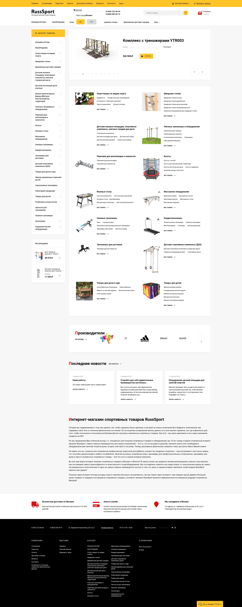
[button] (74, 74)
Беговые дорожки (193, 226)
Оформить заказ (65, 552)
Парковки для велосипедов (107, 160)
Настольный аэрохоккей (123, 196)
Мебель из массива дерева (106, 290)
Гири (98, 222)
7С (126, 338)
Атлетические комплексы (173, 137)
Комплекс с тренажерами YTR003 (153, 40)
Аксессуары (115, 591)
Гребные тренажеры (193, 222)
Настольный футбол (104, 196)
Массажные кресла (171, 199)
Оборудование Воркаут (172, 141)
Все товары (101, 109)
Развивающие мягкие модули (174, 290)
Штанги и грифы (121, 229)
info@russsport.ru (107, 528)
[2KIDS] (106, 338)
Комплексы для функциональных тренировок (113, 226)
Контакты (111, 3)
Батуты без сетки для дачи (173, 167)
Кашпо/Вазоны (125, 287)
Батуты (167, 156)
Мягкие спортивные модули (174, 300)
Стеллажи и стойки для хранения (109, 101)
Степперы (181, 226)
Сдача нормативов (104, 104)
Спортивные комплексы (105, 133)
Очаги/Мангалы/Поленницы (107, 287)
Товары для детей (172, 283)
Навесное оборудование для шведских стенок (180, 111)
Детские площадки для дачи (107, 136)
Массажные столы (186, 199)
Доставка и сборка (85, 3)
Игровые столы (104, 191)
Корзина (62, 546)
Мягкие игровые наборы (172, 287)
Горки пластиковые (124, 140)
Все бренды (79, 339)
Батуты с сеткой (169, 160)
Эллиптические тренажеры (173, 222)
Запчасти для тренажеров (120, 584)
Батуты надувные (192, 167)
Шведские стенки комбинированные (177, 108)
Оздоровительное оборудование (117, 595)
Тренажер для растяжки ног (107, 249)
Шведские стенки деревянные (174, 101)
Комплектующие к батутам (173, 170)
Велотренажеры (169, 226)
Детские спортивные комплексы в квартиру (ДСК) (182, 249)
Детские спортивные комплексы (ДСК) (183, 244)
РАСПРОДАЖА (92, 549)
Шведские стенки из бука (173, 98)
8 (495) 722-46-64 (113, 11)
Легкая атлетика (119, 104)
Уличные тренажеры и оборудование (182, 126)
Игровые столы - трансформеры (108, 199)
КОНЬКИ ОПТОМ (93, 546)
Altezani (163, 338)
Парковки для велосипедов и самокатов (116, 156)
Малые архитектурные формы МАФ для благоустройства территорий (98, 577)
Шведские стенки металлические (175, 104)
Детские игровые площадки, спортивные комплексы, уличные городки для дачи (117, 127)
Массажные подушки (171, 202)
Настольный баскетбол (124, 202)
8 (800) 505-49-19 (113, 14)
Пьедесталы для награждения (118, 98)
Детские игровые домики (106, 140)
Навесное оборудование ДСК (174, 252)
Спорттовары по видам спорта (111, 93)
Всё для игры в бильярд (105, 202)
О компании (47, 3)
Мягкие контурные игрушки (174, 294)
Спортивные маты (194, 252)
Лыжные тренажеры (118, 588)
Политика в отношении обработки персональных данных (41, 567)
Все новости (114, 364)
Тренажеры (189, 137)
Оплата (70, 3)
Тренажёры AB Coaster (105, 229)
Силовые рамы (108, 222)
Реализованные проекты (173, 134)
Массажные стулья (186, 196)
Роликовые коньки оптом (120, 581)
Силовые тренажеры (107, 218)
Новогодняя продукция (119, 575)
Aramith (182, 338)
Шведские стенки (172, 93)
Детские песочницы (127, 136)
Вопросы (100, 3)
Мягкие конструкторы (171, 297)
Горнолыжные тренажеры (120, 572)
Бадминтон (101, 98)
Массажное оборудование (176, 191)
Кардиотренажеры (173, 218)
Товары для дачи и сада (108, 283)
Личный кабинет (65, 549)
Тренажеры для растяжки (109, 244)
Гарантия (59, 3)
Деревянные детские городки (97, 561)
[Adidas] (145, 338)
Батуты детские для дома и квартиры (177, 164)
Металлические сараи (126, 290)
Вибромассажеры (170, 196)
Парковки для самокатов (106, 164)
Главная (34, 3)
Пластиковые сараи (104, 294)
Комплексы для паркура (172, 131)
